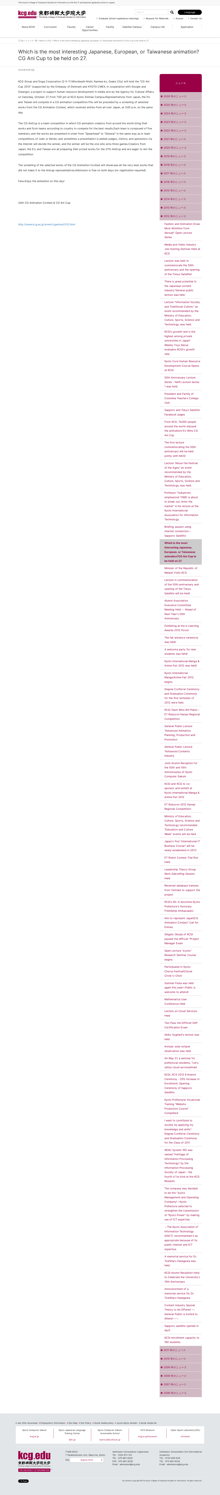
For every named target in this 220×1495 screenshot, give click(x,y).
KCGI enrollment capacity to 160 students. (181, 1340)
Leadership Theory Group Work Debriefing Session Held (180, 874)
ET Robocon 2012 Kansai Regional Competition (179, 807)
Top (22, 41)
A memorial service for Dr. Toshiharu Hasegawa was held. (180, 1261)
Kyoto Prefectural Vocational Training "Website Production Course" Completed (182, 1106)
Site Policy (86, 1423)
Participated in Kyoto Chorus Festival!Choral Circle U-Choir (178, 971)
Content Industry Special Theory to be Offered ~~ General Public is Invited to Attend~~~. (181, 1312)
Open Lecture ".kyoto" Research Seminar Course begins (180, 955)
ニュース (180, 83)
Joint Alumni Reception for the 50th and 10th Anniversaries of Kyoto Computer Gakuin (180, 769)
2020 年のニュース (175, 147)
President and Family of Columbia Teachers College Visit (181, 398)
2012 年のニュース (175, 216)
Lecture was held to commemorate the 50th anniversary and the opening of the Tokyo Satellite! (182, 267)
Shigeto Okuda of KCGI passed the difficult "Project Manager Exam (181, 939)
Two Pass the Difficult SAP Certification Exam (180, 1025)
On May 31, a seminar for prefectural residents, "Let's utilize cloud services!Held (181, 1063)
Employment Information (52, 1423)
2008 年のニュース (175, 1375)
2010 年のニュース (175, 1358)
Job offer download (27, 1423)
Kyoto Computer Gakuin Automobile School (110, 1432)
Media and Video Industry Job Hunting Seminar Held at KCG (182, 249)
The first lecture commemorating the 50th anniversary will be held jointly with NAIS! (180, 449)
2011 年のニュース (175, 1350)
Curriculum (50, 26)
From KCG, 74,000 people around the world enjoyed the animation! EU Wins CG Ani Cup (181, 428)
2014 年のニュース (175, 199)
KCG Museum (147, 1430)
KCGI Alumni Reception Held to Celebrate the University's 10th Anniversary (182, 1277)
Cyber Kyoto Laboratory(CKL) (185, 1430)
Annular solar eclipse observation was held (177, 1049)
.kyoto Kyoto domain (126, 1423)
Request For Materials (157, 18)
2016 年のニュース (175, 182)
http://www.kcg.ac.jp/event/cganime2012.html (46, 224)
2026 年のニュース (175, 96)
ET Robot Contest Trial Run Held (181, 860)
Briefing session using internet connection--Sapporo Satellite (177, 531)
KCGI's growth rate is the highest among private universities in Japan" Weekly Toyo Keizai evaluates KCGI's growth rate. (179, 343)
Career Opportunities (90, 28)
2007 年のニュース (175, 1384)
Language (189, 12)
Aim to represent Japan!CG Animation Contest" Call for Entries (181, 923)
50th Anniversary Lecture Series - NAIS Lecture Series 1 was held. (181, 382)
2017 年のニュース (175, 173)
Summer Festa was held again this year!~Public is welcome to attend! (179, 987)
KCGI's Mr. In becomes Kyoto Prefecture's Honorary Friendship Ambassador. (182, 906)
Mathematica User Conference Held (175, 1001)
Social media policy (103, 1423)
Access (179, 18)
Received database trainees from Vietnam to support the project (182, 890)
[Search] (172, 12)
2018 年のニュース (175, 164)
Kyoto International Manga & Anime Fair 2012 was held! (182, 663)
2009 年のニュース (175, 1367)
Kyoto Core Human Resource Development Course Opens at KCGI (182, 366)
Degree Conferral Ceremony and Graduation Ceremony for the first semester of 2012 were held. (181, 695)
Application (187, 26)
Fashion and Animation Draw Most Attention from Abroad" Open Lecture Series (182, 230)
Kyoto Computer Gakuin (34, 1430)
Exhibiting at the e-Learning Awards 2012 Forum (181, 628)
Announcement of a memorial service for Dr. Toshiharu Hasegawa (179, 1293)
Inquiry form (87, 1459)
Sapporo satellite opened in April (181, 1328)
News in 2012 (45, 41)
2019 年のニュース (175, 156)
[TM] (49, 10)
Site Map (72, 1423)
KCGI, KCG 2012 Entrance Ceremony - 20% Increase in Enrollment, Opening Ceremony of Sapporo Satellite (181, 1083)
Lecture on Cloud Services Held (180, 1013)
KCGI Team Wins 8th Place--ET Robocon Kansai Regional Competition (182, 714)
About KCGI (28, 26)
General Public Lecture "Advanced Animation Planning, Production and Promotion (179, 732)
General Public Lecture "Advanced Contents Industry (178, 751)
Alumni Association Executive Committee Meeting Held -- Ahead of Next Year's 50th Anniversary (180, 609)
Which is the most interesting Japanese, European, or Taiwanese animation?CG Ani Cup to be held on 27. (180, 551)
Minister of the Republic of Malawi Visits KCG (180, 570)
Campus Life (158, 26)
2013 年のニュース (175, 207)
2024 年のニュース (175, 113)
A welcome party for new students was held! (180, 652)
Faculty (71, 26)
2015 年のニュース (175, 190)
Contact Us (196, 18)
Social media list (148, 1423)
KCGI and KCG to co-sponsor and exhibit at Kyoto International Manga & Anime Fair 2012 (182, 790)
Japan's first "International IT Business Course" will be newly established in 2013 (182, 846)
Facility (110, 26)
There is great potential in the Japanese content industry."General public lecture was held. (180, 288)
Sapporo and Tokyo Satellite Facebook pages (182, 412)
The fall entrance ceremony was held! (181, 640)
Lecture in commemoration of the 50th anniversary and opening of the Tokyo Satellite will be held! (181, 586)
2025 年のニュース (175, 104)
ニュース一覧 (31, 41)
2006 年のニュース (175, 1393)
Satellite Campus (132, 26)
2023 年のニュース (175, 122)
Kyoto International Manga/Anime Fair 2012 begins (179, 677)
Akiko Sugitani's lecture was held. (181, 1037)
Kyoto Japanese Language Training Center (72, 1432)
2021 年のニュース (175, 139)
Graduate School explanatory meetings (119, 18)
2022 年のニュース (175, 130)
